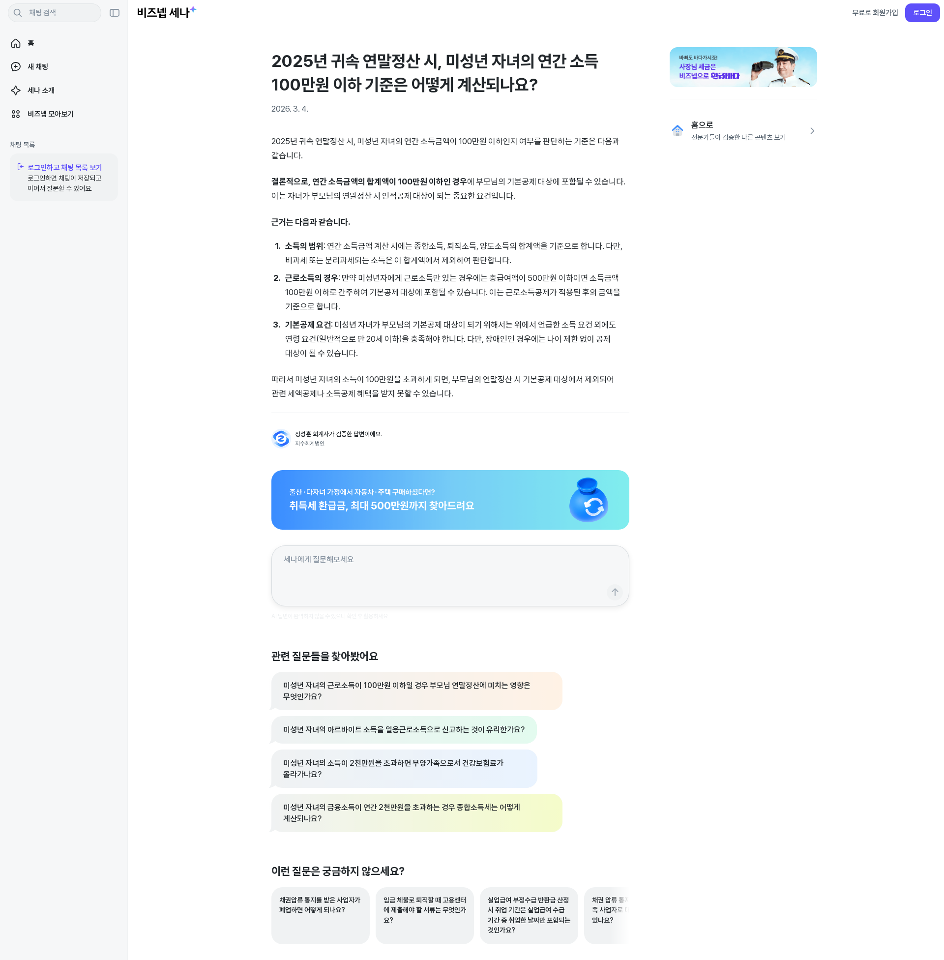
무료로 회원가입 (875, 12)
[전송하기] (615, 592)
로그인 (922, 12)
